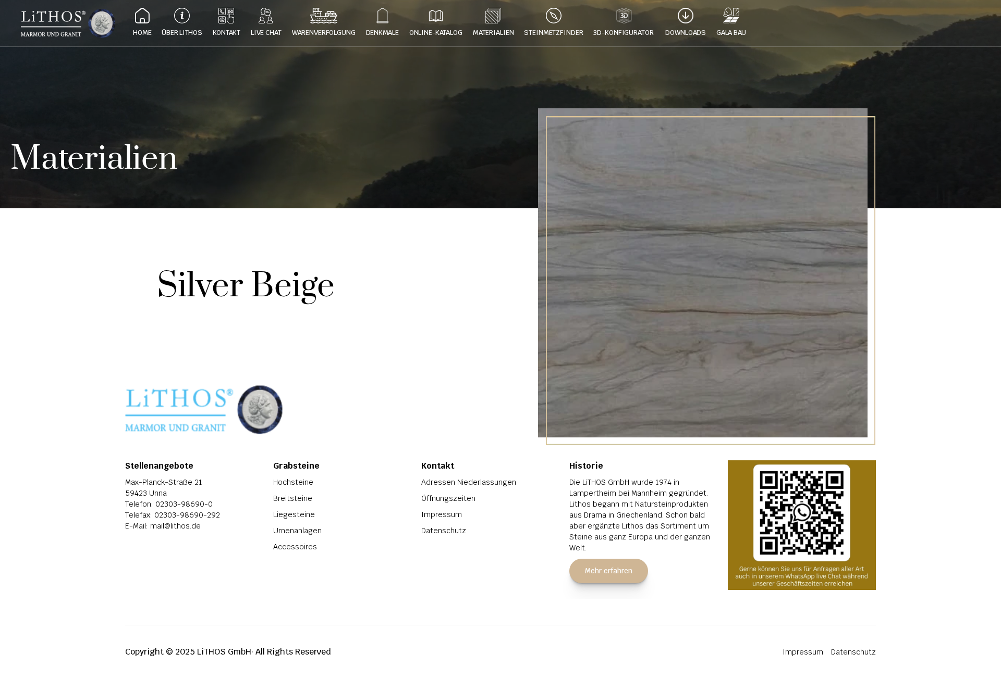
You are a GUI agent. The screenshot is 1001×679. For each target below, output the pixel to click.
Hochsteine (293, 482)
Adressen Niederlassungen (468, 482)
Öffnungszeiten (448, 498)
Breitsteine (292, 498)
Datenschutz (443, 530)
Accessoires (295, 546)
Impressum (441, 514)
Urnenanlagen (297, 530)
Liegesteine (294, 514)
